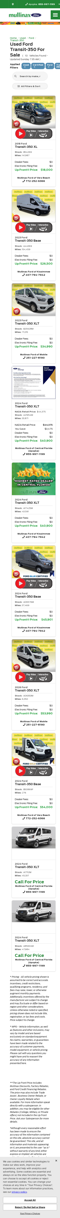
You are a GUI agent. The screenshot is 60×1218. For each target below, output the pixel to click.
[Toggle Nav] (55, 14)
